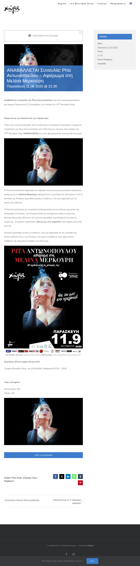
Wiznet (90, 546)
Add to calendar (43, 455)
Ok (92, 561)
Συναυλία (102, 63)
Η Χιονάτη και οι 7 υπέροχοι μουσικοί (67, 501)
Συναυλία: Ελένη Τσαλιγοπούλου (22, 500)
